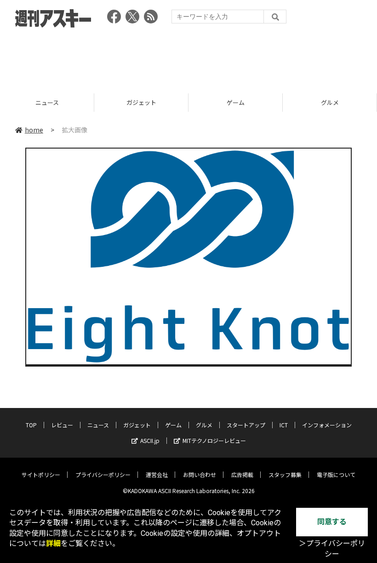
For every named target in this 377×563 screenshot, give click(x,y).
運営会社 (157, 474)
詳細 (53, 543)
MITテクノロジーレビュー (214, 440)
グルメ (275, 102)
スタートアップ (246, 425)
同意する (332, 521)
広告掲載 (242, 474)
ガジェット (87, 102)
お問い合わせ (199, 474)
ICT (284, 425)
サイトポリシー (41, 474)
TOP (31, 425)
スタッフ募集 (285, 474)
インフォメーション (327, 425)
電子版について (336, 474)
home (34, 129)
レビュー (62, 425)
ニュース (98, 425)
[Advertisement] (188, 57)
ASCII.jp (150, 440)
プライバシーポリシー (103, 474)
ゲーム (181, 102)
